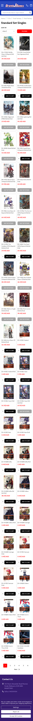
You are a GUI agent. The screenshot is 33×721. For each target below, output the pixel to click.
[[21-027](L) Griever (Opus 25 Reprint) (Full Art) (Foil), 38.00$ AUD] (9, 268)
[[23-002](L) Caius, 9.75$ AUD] (25, 363)
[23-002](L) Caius (22, 371)
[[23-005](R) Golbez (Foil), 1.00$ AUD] (9, 514)
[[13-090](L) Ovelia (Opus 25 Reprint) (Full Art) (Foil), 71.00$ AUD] (25, 77)
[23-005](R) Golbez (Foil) (9, 522)
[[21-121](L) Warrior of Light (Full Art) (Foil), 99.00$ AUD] (9, 300)
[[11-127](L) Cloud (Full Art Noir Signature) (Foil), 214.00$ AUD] (25, 43)
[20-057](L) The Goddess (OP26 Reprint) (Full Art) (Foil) (8, 246)
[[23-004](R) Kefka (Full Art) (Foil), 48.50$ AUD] (9, 482)
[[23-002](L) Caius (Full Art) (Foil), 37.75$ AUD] (25, 392)
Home (3, 18)
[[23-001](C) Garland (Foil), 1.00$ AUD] (9, 363)
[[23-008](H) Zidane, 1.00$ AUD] (25, 574)
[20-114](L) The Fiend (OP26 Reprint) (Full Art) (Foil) (24, 246)
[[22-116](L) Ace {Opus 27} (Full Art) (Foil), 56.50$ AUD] (9, 331)
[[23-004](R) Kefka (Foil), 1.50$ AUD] (25, 453)
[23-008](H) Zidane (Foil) (8, 615)
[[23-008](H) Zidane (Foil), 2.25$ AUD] (9, 606)
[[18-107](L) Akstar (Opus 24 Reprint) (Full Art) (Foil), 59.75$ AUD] (9, 171)
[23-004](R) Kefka (7, 462)
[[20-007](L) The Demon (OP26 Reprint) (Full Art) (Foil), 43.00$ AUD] (25, 202)
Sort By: (4, 28)
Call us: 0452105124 (10, 691)
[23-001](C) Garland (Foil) (8, 371)
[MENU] (2, 5)
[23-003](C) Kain (6, 432)
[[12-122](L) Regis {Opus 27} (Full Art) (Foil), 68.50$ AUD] (9, 77)
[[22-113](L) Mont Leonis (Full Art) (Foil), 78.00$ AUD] (25, 300)
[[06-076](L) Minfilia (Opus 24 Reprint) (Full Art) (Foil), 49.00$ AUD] (9, 43)
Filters (24, 31)
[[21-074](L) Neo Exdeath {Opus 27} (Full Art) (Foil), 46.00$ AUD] (25, 268)
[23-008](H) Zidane (23, 583)
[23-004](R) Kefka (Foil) (24, 462)
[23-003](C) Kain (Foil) (24, 432)
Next (16, 669)
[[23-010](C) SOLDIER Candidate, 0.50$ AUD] (25, 637)
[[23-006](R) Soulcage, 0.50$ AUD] (25, 514)
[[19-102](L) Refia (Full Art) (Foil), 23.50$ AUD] (25, 171)
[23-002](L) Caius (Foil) (8, 401)
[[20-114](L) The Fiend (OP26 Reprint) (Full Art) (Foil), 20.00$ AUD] (25, 235)
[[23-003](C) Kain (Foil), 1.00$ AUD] (25, 423)
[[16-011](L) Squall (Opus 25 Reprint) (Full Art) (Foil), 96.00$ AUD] (25, 139)
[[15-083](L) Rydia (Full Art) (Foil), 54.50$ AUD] (9, 139)
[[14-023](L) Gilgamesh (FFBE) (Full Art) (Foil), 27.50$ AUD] (9, 108)
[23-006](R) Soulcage (24, 522)
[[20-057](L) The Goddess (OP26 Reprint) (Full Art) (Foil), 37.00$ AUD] (9, 235)
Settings (16, 707)
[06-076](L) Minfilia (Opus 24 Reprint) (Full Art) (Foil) (8, 54)
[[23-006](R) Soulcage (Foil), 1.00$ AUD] (9, 543)
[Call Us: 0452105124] (27, 5)
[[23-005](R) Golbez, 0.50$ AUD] (25, 482)
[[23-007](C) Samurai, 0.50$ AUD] (25, 543)
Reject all (16, 712)
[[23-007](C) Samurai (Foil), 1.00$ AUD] (9, 574)
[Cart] (31, 5)
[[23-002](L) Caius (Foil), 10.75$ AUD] (9, 392)
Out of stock (8, 64)
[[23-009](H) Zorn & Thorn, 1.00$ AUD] (25, 606)
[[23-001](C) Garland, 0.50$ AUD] (25, 331)
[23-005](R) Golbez (23, 491)
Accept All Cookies (16, 716)
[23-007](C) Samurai (23, 552)
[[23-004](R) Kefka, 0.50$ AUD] (9, 453)
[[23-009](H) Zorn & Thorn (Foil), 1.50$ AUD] (9, 637)
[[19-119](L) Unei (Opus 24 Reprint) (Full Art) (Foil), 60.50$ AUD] (9, 202)
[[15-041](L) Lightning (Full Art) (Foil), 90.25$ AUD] (25, 108)
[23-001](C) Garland (23, 340)
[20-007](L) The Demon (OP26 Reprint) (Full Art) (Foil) (25, 213)
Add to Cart (10, 96)
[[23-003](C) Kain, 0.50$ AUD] (9, 423)
